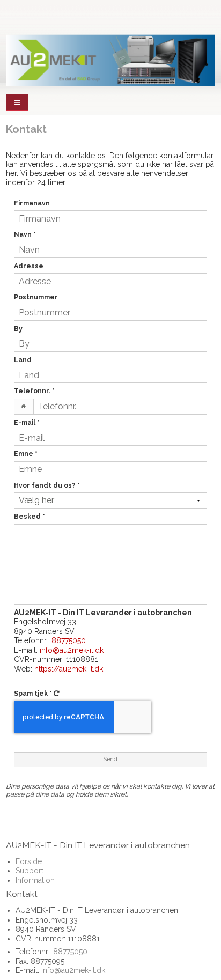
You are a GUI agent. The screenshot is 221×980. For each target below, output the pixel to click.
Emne (26, 454)
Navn (25, 234)
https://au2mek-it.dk (68, 669)
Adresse (28, 266)
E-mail (27, 422)
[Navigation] (17, 103)
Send (110, 759)
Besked (29, 516)
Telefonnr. (34, 391)
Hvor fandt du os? (47, 485)
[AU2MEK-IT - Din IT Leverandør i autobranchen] (110, 60)
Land (23, 360)
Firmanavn (32, 203)
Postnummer (36, 297)
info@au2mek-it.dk (72, 650)
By (18, 329)
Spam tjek (33, 693)
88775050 (68, 640)
